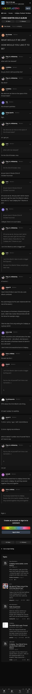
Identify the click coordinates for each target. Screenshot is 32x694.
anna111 (8, 417)
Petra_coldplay (10, 353)
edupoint (11, 600)
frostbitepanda (10, 399)
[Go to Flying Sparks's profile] (3, 113)
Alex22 (8, 364)
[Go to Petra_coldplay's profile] (3, 354)
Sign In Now (16, 532)
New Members (13, 561)
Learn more (3, 3)
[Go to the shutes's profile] (2, 26)
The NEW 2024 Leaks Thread (18, 625)
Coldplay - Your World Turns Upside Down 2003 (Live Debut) (18, 646)
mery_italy (9, 332)
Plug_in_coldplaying (11, 56)
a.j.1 (10, 567)
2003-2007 (11, 642)
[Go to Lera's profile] (3, 144)
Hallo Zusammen (14, 607)
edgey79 (8, 287)
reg (7, 102)
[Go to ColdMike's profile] (3, 68)
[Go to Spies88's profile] (3, 474)
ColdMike (8, 67)
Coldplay (19, 26)
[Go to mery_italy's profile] (3, 332)
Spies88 (8, 474)
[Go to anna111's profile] (3, 418)
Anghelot (11, 649)
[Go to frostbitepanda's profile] (3, 400)
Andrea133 (12, 608)
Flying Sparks (10, 112)
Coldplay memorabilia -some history (18, 564)
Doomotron (12, 627)
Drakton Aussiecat (14, 577)
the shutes (7, 26)
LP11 (10, 584)
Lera (7, 143)
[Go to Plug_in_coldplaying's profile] (3, 57)
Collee (10, 660)
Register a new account (16, 528)
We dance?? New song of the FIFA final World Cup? (18, 587)
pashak (11, 637)
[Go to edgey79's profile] (3, 288)
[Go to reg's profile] (3, 102)
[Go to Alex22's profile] (3, 365)
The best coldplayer (14, 590)
